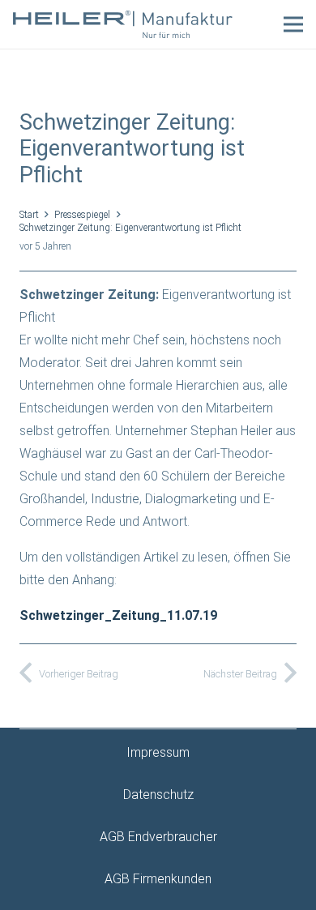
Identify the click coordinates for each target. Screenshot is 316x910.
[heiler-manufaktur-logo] (123, 25)
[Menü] (293, 24)
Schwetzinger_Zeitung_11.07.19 (118, 615)
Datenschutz (158, 794)
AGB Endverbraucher (158, 836)
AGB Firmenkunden (158, 879)
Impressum (158, 752)
